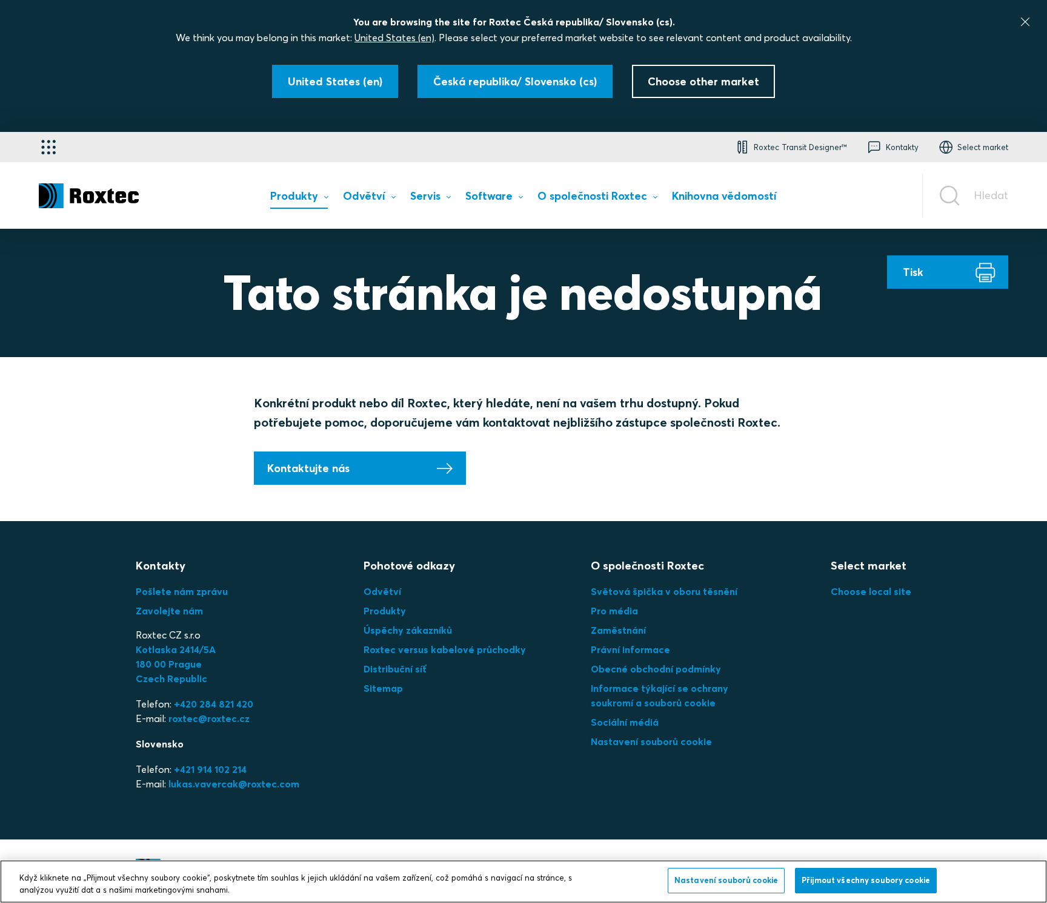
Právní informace (630, 649)
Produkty (385, 611)
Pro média (614, 611)
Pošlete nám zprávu (182, 591)
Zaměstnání (618, 630)
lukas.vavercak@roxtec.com (233, 784)
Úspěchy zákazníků (408, 630)
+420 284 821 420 (213, 704)
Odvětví (382, 591)
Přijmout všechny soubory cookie (866, 880)
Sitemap (383, 688)
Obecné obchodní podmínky (656, 669)
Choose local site (871, 591)
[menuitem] (299, 199)
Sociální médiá (625, 722)
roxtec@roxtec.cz (209, 718)
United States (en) (394, 37)
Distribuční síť (395, 669)
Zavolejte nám (169, 611)
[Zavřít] (1025, 22)
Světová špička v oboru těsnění (664, 591)
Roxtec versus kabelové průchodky (445, 649)
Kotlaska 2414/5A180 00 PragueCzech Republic (176, 664)
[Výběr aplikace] (48, 147)
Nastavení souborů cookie (651, 741)
